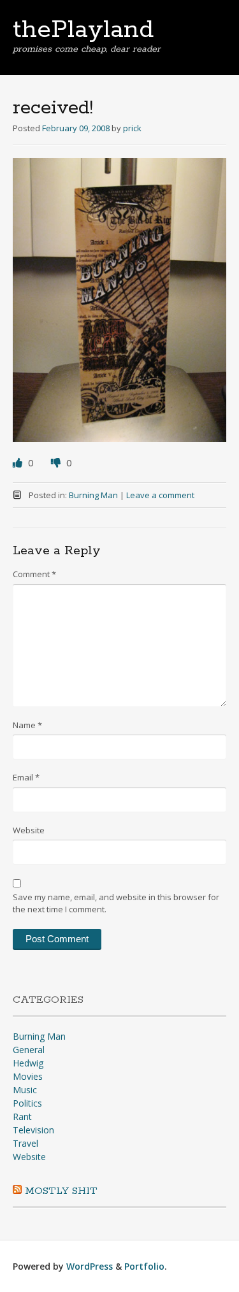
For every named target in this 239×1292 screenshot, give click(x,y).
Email (26, 777)
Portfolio (144, 1266)
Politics (27, 1103)
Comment (34, 574)
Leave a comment (160, 495)
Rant (22, 1116)
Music (25, 1090)
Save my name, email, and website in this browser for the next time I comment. (116, 903)
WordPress (89, 1266)
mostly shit (61, 1191)
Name (27, 725)
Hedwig (28, 1063)
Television (33, 1130)
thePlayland (83, 30)
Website (29, 830)
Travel (25, 1143)
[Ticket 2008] (119, 438)
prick (132, 128)
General (29, 1050)
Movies (28, 1076)
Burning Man (93, 495)
